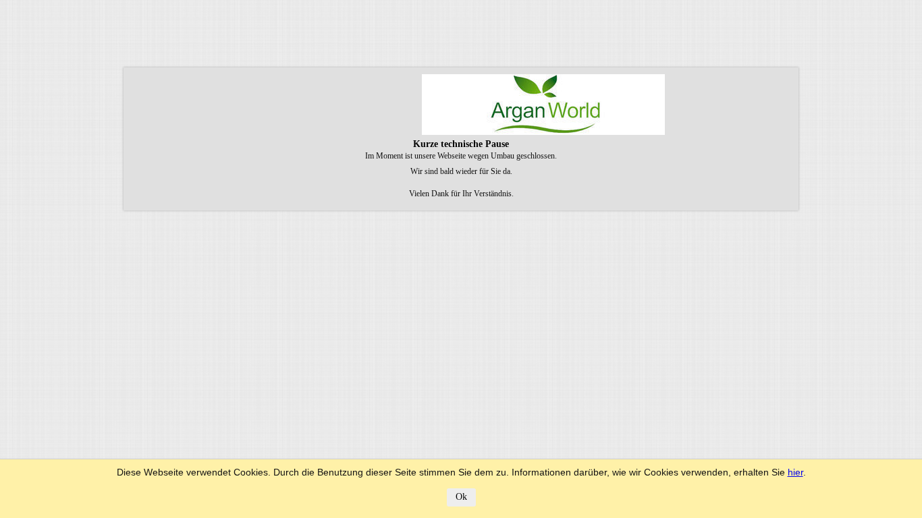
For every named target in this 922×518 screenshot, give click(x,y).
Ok (461, 497)
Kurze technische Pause (461, 144)
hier (795, 472)
